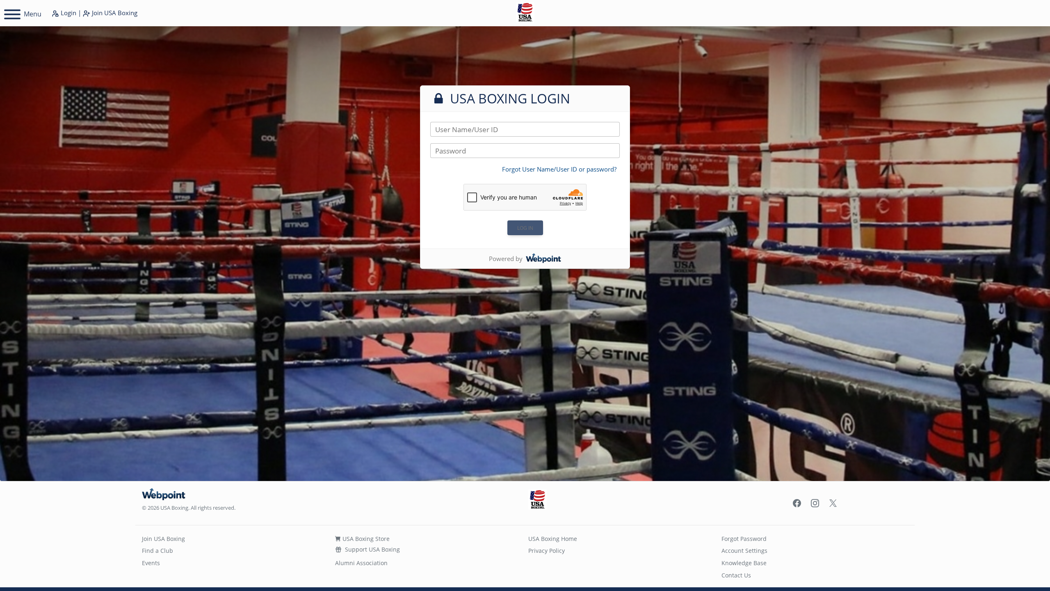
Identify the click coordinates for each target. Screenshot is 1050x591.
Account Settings (744, 550)
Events (151, 563)
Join (113, 13)
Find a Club (157, 550)
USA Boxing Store (365, 539)
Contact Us (736, 575)
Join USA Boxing (163, 539)
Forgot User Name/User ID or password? (559, 169)
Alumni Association (361, 563)
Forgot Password (744, 539)
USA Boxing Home (552, 539)
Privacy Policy (546, 550)
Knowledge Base (744, 563)
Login (67, 13)
